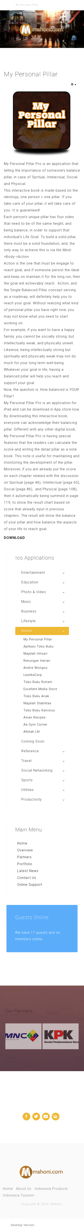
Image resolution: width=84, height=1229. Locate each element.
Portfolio (24, 864)
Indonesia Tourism (18, 1195)
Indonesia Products (51, 1189)
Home (22, 843)
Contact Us (26, 878)
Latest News (28, 871)
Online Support (29, 885)
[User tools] (73, 85)
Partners (24, 857)
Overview (25, 850)
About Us (23, 1189)
